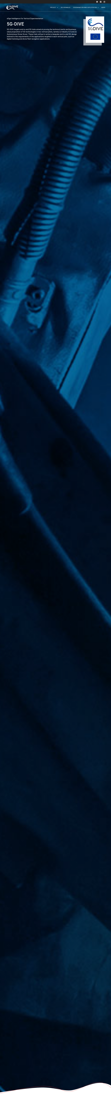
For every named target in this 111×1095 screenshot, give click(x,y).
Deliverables (65, 7)
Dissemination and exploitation (85, 7)
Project (53, 7)
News (103, 7)
